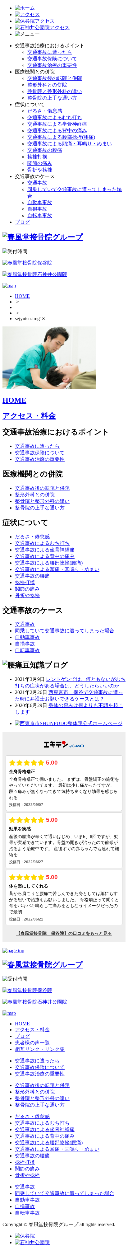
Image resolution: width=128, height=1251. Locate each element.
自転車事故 (39, 215)
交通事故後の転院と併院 (54, 78)
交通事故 (37, 182)
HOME (22, 296)
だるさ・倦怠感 (44, 111)
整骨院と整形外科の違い (54, 91)
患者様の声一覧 (32, 1042)
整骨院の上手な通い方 (52, 98)
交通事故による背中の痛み (57, 130)
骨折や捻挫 (39, 169)
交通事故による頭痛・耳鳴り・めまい (69, 143)
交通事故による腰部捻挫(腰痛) (61, 137)
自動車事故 (39, 202)
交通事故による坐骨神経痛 (57, 124)
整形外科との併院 (47, 84)
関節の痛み (39, 163)
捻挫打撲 (37, 156)
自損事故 (37, 209)
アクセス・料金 (29, 416)
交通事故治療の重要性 (52, 65)
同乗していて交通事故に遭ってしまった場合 (64, 630)
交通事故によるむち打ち (54, 117)
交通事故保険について (52, 58)
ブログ (22, 222)
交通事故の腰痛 (44, 150)
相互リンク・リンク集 (40, 1049)
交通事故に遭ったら (49, 52)
